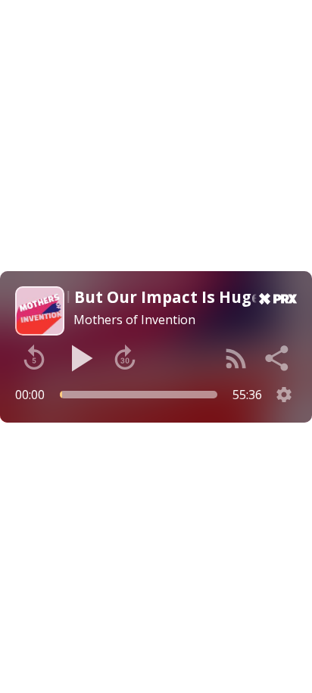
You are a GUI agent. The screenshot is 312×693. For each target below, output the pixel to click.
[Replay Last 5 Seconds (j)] (34, 358)
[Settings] (284, 394)
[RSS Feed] (236, 358)
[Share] (278, 358)
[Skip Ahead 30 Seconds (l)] (125, 358)
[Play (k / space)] (79, 358)
